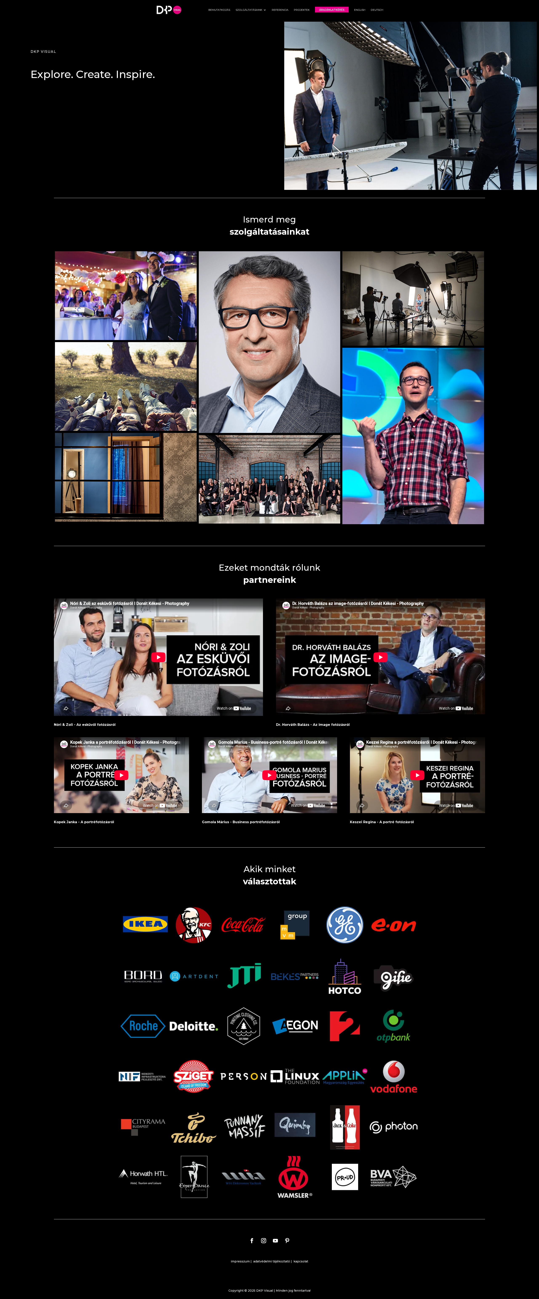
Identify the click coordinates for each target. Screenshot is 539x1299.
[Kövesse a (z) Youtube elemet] (275, 1241)
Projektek (302, 9)
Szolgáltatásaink (249, 9)
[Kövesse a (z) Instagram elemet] (264, 1241)
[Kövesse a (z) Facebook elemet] (252, 1241)
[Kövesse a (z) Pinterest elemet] (287, 1241)
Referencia (280, 9)
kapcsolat (301, 1261)
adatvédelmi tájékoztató (271, 1261)
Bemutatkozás (219, 9)
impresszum (240, 1261)
